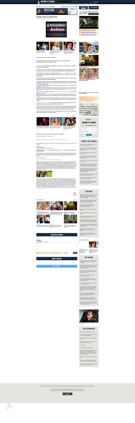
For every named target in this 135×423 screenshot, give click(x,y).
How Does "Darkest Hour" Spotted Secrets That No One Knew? (70, 213)
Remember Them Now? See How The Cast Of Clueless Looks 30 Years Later (93, 251)
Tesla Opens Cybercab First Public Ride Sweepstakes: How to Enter (87, 342)
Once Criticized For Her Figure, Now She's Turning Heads (56, 127)
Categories (95, 3)
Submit (88, 134)
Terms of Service (68, 386)
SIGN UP (83, 125)
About (42, 386)
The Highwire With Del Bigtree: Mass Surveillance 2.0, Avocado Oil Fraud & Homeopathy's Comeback (87, 205)
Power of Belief (60, 3)
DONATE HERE (83, 8)
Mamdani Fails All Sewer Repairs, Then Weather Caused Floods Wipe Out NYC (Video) (87, 229)
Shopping (90, 3)
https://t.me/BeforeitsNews (84, 112)
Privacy (61, 386)
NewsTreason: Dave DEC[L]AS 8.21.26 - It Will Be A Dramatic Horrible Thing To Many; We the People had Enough (88, 182)
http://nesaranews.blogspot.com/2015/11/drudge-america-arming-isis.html (53, 139)
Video (79, 3)
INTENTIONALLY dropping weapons (62, 91)
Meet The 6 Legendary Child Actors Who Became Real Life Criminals (88, 323)
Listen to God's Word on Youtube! (89, 32)
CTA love (65, 224)
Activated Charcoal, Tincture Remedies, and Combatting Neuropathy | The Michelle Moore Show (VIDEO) (88, 225)
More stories (52, 13)
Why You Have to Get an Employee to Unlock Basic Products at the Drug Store (88, 364)
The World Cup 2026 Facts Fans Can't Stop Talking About (88, 54)
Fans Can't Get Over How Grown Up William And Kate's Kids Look (43, 226)
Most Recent (86, 3)
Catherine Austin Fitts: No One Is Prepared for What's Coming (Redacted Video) (88, 174)
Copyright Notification (77, 386)
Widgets (92, 386)
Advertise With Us (48, 386)
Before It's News (48, 1)
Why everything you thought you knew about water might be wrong (70, 226)
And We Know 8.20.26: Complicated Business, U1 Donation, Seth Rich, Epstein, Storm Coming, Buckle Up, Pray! (88, 294)
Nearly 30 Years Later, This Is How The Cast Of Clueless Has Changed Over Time (69, 127)
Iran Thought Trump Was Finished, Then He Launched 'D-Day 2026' (88, 284)
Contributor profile (46, 13)
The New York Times (45, 86)
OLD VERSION (93, 7)
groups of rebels (42, 92)
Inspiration (73, 3)
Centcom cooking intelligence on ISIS (67, 73)
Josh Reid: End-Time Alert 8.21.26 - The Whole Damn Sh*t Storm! (87, 276)
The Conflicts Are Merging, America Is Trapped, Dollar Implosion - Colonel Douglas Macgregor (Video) (88, 279)
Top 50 (82, 3)
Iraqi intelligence (39, 91)
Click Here (46, 150)
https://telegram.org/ (94, 108)
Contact (57, 386)
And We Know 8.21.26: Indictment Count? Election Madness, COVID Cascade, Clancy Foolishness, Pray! (88, 157)
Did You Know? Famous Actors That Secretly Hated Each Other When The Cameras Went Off (56, 213)
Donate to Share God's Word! (88, 34)
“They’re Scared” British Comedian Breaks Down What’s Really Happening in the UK (88, 361)
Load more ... (57, 266)
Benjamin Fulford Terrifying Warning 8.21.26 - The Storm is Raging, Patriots (88, 145)
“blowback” (38, 96)
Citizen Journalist (61, 150)
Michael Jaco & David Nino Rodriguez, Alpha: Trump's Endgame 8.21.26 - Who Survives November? (88, 149)
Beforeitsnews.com (45, 6)
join (41, 146)
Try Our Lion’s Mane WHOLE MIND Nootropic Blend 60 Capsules (48, 159)
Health (50, 3)
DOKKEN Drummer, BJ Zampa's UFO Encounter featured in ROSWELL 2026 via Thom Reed (88, 234)
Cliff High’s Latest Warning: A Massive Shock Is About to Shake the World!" (88, 178)
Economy (46, 3)
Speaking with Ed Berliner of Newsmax (44, 102)
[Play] (89, 22)
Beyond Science (54, 3)
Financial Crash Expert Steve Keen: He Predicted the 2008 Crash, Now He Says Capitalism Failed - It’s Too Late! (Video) (87, 298)
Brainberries (65, 130)
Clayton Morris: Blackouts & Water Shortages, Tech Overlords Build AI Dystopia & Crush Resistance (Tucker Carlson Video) (88, 201)
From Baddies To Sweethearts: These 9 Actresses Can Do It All (43, 127)
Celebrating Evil (83, 345)
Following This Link (41, 188)
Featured (42, 3)
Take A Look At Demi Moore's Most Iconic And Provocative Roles (56, 226)
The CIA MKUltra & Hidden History (86, 347)
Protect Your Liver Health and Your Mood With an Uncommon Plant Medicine (88, 335)
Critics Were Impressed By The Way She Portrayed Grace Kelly (43, 213)
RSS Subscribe (86, 386)
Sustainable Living (67, 3)
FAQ (54, 386)
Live (76, 3)
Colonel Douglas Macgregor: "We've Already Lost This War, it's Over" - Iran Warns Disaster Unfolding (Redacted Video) (88, 303)
